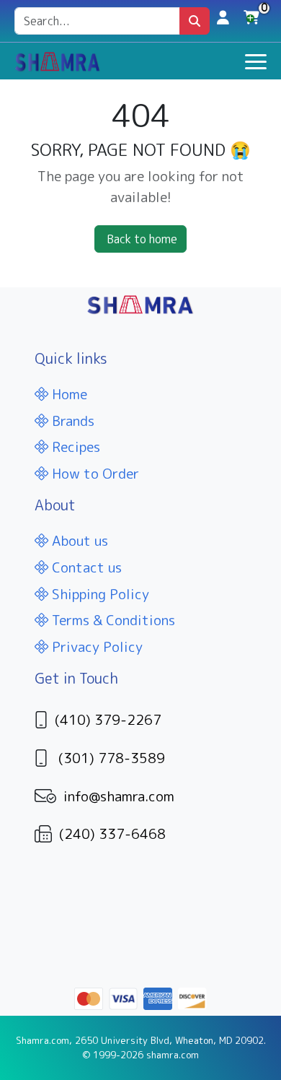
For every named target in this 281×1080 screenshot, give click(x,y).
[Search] (194, 21)
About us (78, 540)
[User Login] (223, 17)
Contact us (85, 567)
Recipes (74, 446)
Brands (71, 420)
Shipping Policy (98, 594)
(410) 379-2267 (108, 719)
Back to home (142, 239)
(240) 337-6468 (112, 833)
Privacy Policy (95, 646)
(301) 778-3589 (111, 757)
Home (67, 394)
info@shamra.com (118, 796)
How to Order (93, 473)
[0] (251, 21)
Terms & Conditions (111, 620)
